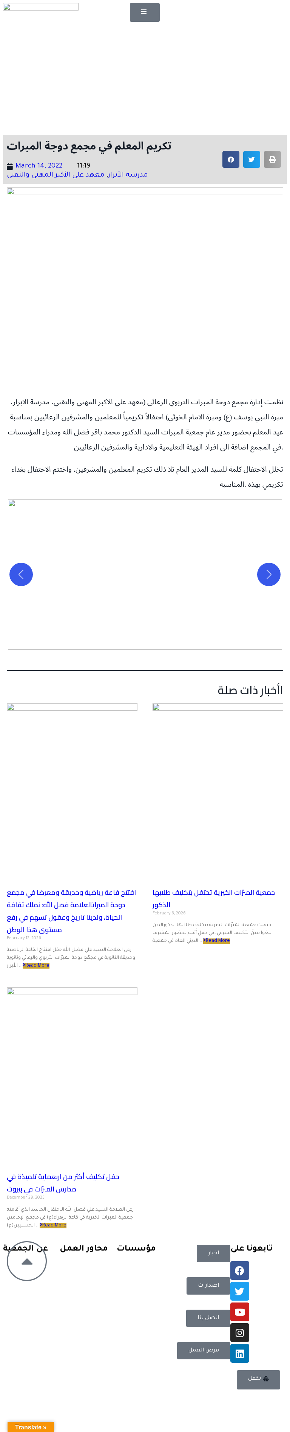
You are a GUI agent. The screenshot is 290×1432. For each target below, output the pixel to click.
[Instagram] (239, 1332)
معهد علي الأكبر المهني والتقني (56, 175)
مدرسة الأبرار (128, 175)
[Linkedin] (239, 1353)
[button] (145, 12)
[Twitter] (239, 1291)
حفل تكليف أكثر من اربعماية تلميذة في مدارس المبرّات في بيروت (63, 1182)
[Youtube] (239, 1312)
